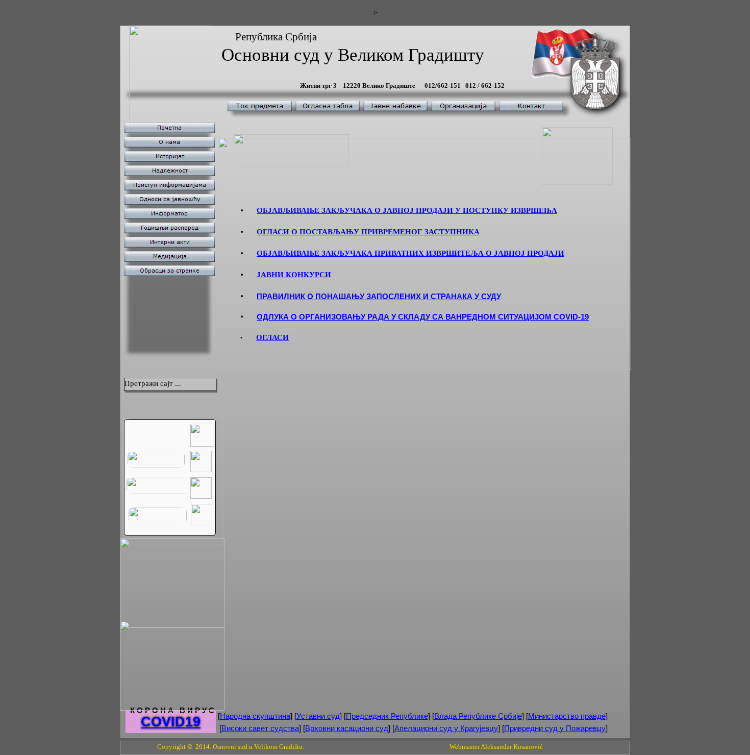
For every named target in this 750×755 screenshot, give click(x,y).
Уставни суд (318, 716)
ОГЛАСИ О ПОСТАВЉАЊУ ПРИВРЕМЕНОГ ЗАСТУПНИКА (368, 232)
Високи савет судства (260, 728)
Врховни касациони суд (346, 728)
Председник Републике (387, 716)
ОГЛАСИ (272, 337)
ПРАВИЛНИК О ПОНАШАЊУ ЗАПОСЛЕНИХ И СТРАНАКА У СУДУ (379, 296)
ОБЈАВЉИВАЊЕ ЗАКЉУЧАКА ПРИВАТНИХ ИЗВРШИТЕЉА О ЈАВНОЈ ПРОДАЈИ (410, 253)
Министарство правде (567, 716)
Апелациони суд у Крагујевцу (446, 728)
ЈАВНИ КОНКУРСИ (294, 275)
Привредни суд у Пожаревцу (555, 728)
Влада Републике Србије (478, 716)
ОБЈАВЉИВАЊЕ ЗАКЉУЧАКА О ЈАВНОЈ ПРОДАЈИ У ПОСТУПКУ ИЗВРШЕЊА (407, 210)
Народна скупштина (255, 716)
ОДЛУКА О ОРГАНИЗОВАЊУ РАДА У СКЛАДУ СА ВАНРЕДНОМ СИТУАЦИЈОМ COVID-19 (423, 316)
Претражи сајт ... (152, 383)
